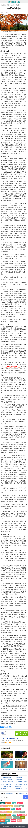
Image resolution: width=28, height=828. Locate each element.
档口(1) (16, 806)
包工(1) (14, 803)
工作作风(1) (3, 823)
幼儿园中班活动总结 (6, 784)
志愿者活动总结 (18, 779)
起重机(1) (3, 806)
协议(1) (24, 814)
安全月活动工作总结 (6, 786)
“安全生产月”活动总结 (7, 779)
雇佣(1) (2, 820)
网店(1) (7, 820)
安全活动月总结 (18, 777)
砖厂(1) (18, 809)
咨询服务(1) (16, 817)
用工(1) (9, 811)
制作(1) (19, 814)
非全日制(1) (16, 811)
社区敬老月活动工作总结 (21, 788)
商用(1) (21, 806)
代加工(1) (9, 817)
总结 (12, 5)
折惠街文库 (12, 826)
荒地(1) (7, 809)
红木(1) (2, 809)
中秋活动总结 (4, 788)
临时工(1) (20, 803)
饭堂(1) (2, 803)
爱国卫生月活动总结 (6, 777)
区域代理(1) (3, 811)
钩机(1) (14, 814)
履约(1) (22, 811)
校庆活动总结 (18, 786)
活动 (10, 726)
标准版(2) (13, 820)
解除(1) (13, 809)
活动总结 (18, 5)
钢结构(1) (3, 814)
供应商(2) (3, 817)
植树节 (2, 726)
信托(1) (22, 817)
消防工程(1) (10, 806)
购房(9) (19, 820)
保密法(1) (8, 803)
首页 (8, 5)
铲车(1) (8, 814)
